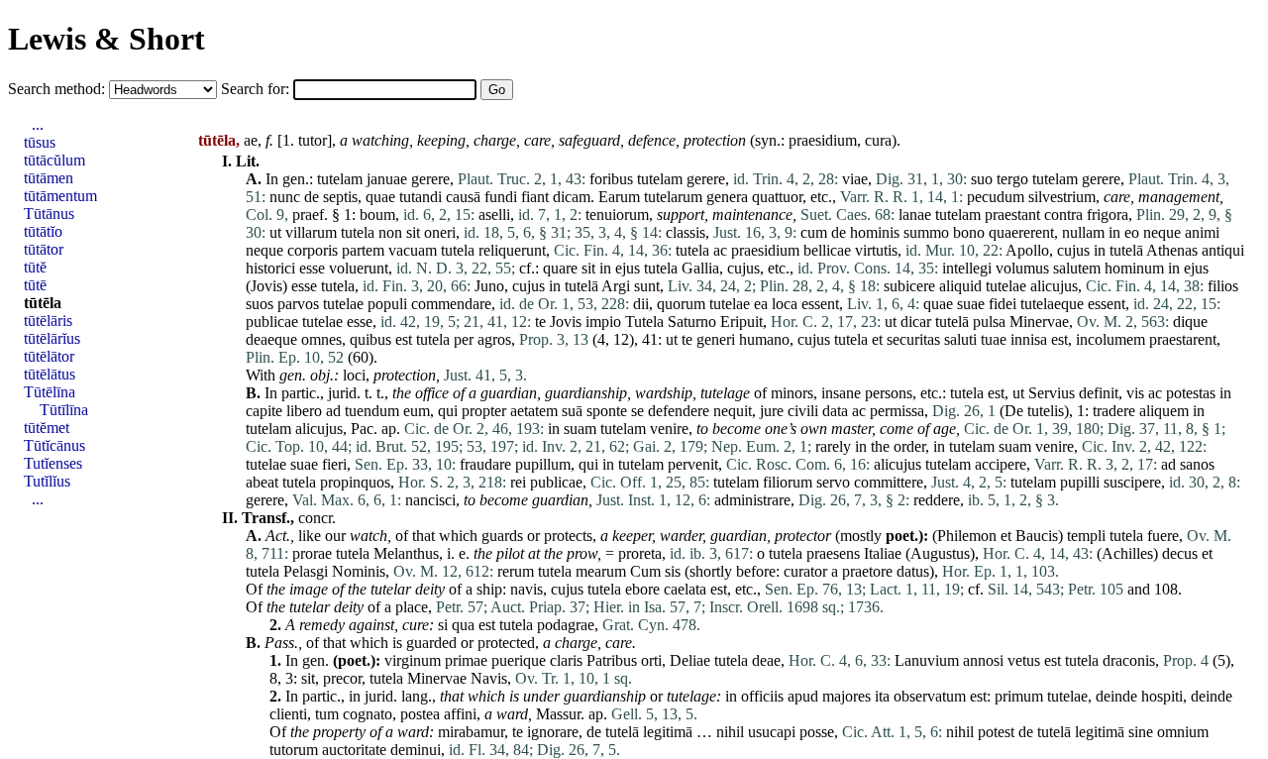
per (464, 339)
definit (1098, 392)
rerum (515, 571)
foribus (611, 178)
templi (1086, 535)
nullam (1083, 232)
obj (320, 375)
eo (1131, 232)
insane (841, 392)
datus (913, 571)
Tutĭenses (53, 463)
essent (820, 303)
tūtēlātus (49, 374)
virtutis (876, 250)
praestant (1012, 214)
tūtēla (42, 302)
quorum (681, 303)
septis (340, 196)
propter (484, 410)
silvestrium (1062, 196)
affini (460, 713)
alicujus (1054, 285)
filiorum (787, 482)
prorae (312, 553)
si (443, 624)
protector (803, 535)
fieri (334, 464)
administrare (752, 499)
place (411, 606)
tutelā (1126, 250)
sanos (1197, 464)
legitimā (667, 731)
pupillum (543, 464)
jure (772, 410)
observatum (930, 696)
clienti (288, 713)
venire (669, 428)
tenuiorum (617, 214)
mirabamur (471, 731)
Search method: (58, 88)
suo (982, 178)
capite (264, 410)
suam (580, 428)
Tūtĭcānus (54, 445)
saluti (960, 339)
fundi (500, 196)
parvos (298, 303)
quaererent (1021, 232)
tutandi (420, 196)
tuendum (372, 410)
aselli (494, 214)
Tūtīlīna (64, 409)
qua (463, 624)
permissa (897, 410)
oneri (440, 232)
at (534, 553)
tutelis (1045, 410)
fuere (1163, 535)
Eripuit (741, 321)
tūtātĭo (43, 231)
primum (1019, 696)
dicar (915, 321)
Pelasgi (305, 571)
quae (380, 196)
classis (685, 232)
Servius (1051, 392)
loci (354, 375)
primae (466, 660)
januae (387, 178)
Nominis (358, 571)
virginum (412, 660)
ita (882, 696)
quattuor (777, 196)
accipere (1000, 464)
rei (518, 482)
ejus (627, 268)
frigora (1107, 214)
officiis (762, 696)
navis (526, 589)
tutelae (1006, 285)
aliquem (1164, 410)
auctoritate (354, 749)
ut (275, 232)
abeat (262, 482)
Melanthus (406, 553)
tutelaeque (1052, 303)
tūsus (39, 142)
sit (413, 232)
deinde (1116, 696)
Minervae (1039, 321)
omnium (1183, 731)
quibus (370, 339)
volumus (1022, 268)
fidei (1002, 303)
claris (566, 660)
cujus (1073, 250)
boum (377, 214)
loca (784, 303)
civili (803, 410)
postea (420, 713)
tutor (312, 140)
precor (342, 678)
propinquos (355, 482)
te (540, 321)
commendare (451, 303)
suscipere (1132, 482)
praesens (833, 553)
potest (996, 731)
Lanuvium (927, 660)
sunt (647, 285)
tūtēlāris (48, 320)
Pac (362, 428)
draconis (1129, 660)
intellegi (967, 268)
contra (1063, 214)
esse (312, 268)
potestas (1190, 392)
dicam (571, 196)
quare (560, 268)
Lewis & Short (106, 38)
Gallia (700, 268)
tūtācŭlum (54, 160)
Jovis (266, 285)
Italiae (882, 553)
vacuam (412, 250)
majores (846, 696)
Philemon (967, 535)
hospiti (1162, 696)
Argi (615, 285)
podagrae (565, 624)
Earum (619, 196)
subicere (909, 285)
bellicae (827, 250)
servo (833, 482)
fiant (535, 196)
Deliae (690, 660)
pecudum (995, 196)
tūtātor (43, 249)
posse (816, 731)
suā (572, 410)
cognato (367, 713)
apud (803, 696)
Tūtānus (49, 213)
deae (766, 660)
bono (969, 232)
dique (1190, 321)
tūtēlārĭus (52, 338)
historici (270, 268)
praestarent (1182, 339)
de (311, 196)
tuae (993, 339)
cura (878, 140)
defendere (678, 410)
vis (1135, 392)
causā (463, 196)
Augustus (940, 553)
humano (764, 339)
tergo (1012, 178)
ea (761, 303)
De (1013, 410)
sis (673, 571)
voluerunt (358, 268)
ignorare (553, 731)
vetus (1023, 660)
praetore (867, 571)
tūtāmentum (60, 195)
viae (855, 178)
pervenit (693, 464)
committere (888, 482)
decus (1180, 553)
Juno (489, 285)
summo (926, 232)
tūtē (35, 284)
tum (327, 713)
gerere (430, 178)
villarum (311, 232)
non (390, 232)
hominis (874, 232)
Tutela (644, 321)
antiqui (1223, 250)
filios (1223, 285)
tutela (357, 232)
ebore (642, 589)
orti (651, 660)
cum (813, 232)
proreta (640, 553)
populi (387, 303)
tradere (1114, 410)
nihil (730, 731)
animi (1202, 232)
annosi (983, 660)
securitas (913, 339)
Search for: (257, 88)
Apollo (1027, 250)
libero (304, 410)
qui (448, 410)
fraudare (485, 464)
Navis (489, 678)
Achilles (1127, 553)
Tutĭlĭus (47, 481)
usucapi (771, 731)
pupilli (1080, 482)
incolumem (1110, 339)
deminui (415, 749)
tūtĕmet (46, 427)
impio (603, 321)
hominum (1134, 268)
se (637, 410)
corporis (312, 250)
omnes (321, 339)
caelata (685, 589)
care (537, 140)
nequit (732, 410)
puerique (518, 660)
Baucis (1036, 535)
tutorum (293, 749)
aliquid (960, 285)
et (877, 339)
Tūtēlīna (49, 391)
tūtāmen (48, 177)
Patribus (611, 660)
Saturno (692, 321)
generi (715, 339)
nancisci (430, 499)
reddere (936, 499)
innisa (1028, 339)
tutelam (340, 178)
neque (1162, 232)
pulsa (989, 321)
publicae (272, 321)
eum (416, 410)
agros (494, 339)
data (835, 410)
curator (805, 571)
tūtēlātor (49, 356)
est (403, 339)
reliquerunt (512, 250)
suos (259, 303)
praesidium (823, 140)
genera (727, 196)
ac (720, 250)
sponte (606, 410)
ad (333, 410)
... (38, 124)
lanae (914, 214)
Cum (645, 571)
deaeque (271, 339)
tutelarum (673, 196)
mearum (601, 571)
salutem (1077, 268)
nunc (284, 196)
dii (641, 303)
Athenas (1172, 250)
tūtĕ (35, 267)
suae (971, 303)
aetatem (534, 410)
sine (1140, 731)
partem (363, 250)
